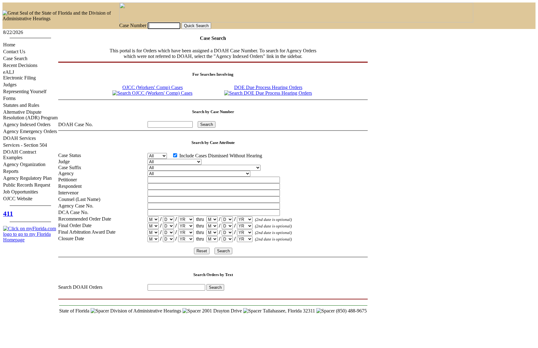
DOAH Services (19, 138)
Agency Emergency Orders (30, 131)
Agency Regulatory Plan (27, 178)
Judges (10, 84)
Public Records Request (26, 185)
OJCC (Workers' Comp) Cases (152, 87)
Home (9, 44)
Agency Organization (24, 164)
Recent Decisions (20, 65)
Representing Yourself (24, 91)
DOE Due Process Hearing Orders (268, 87)
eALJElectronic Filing (19, 74)
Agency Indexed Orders (26, 124)
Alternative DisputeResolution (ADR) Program (30, 114)
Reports (10, 171)
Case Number (132, 25)
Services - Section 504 (25, 145)
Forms (9, 98)
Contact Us (14, 51)
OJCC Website (17, 198)
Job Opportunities (20, 191)
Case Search (15, 58)
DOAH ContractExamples (19, 154)
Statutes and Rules (21, 105)
